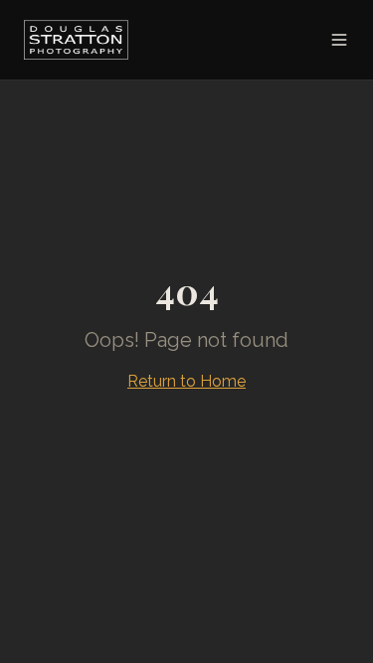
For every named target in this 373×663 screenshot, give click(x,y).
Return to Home (186, 381)
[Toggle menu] (339, 40)
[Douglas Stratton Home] (76, 40)
